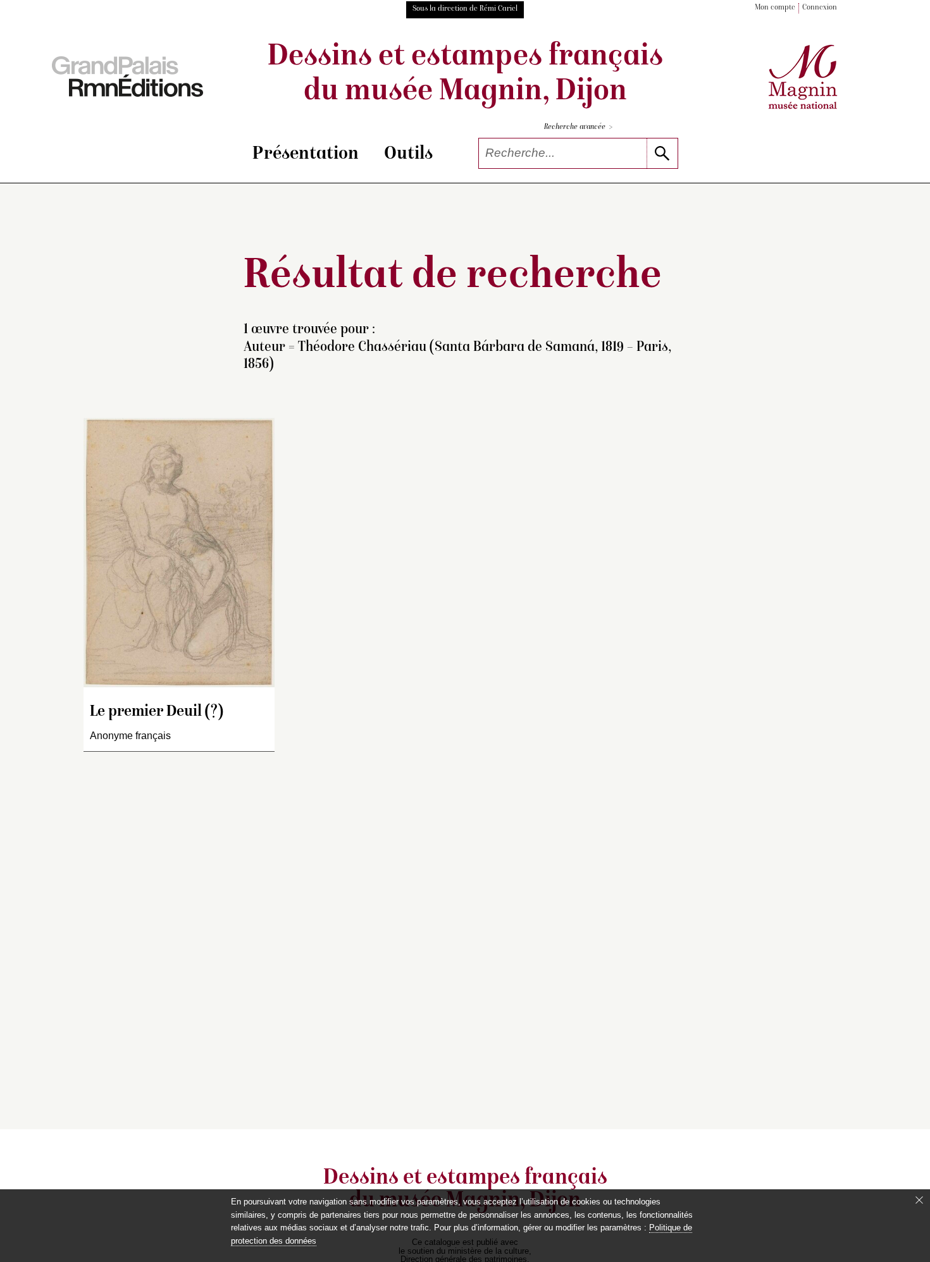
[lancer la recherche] (662, 153)
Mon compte (775, 8)
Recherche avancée (578, 127)
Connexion (819, 8)
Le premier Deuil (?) (156, 712)
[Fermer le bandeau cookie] (919, 1200)
